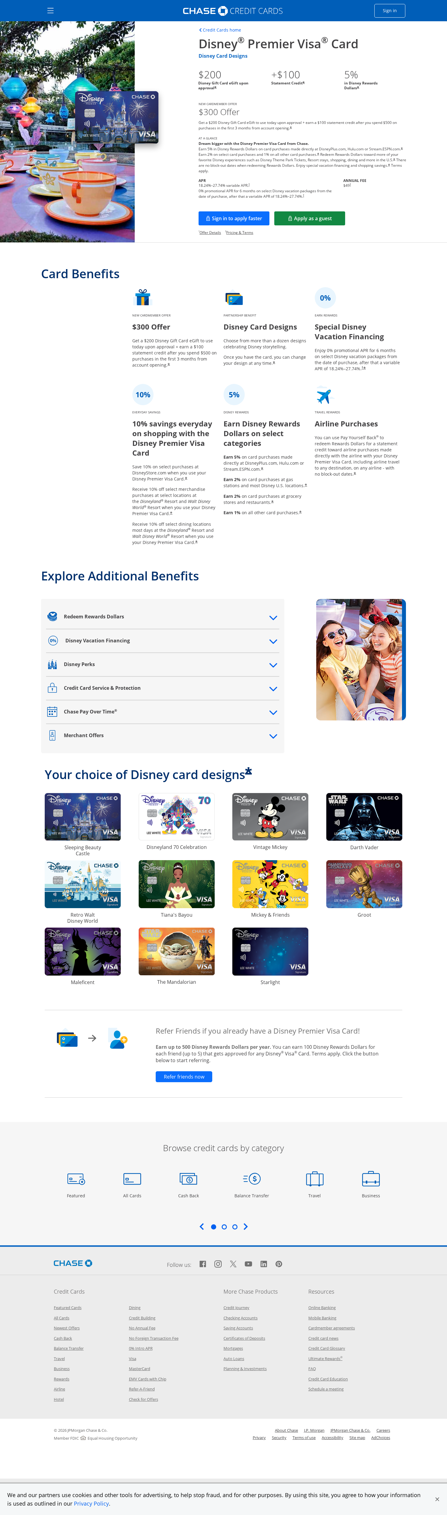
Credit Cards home (222, 30)
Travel (316, 1195)
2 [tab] (224, 1227)
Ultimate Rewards (325, 1358)
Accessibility (332, 1437)
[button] (437, 1499)
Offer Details (210, 232)
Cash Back (188, 1195)
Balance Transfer (251, 1195)
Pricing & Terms (239, 232)
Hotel (59, 1399)
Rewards (61, 1379)
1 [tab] (213, 1227)
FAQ (312, 1368)
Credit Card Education (328, 1379)
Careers (383, 1430)
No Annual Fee (142, 1328)
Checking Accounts (241, 1318)
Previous (201, 1226)
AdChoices (380, 1437)
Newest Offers (67, 1328)
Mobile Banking (322, 1318)
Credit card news (323, 1338)
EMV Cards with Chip (147, 1379)
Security (279, 1437)
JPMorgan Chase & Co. (350, 1430)
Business (372, 1195)
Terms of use (304, 1437)
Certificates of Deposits (244, 1338)
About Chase (286, 1430)
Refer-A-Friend (142, 1389)
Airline (59, 1389)
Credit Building (142, 1318)
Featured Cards (67, 1307)
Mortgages (233, 1348)
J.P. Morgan (314, 1430)
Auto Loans (234, 1358)
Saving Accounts (238, 1328)
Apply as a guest (319, 220)
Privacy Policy (91, 1503)
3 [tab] (234, 1227)
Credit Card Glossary (326, 1348)
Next (245, 1226)
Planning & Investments (245, 1368)
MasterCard (139, 1368)
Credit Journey (236, 1307)
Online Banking (322, 1307)
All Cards (133, 1195)
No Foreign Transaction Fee (153, 1338)
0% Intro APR (141, 1348)
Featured (77, 1195)
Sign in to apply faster (240, 220)
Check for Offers (143, 1399)
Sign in (394, 10)
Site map (357, 1437)
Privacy (259, 1437)
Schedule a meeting (326, 1389)
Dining (134, 1307)
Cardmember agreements (331, 1328)
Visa (132, 1358)
